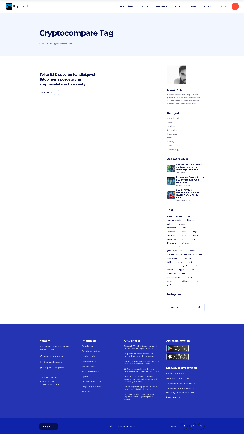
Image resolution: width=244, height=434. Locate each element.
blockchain (171, 228)
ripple (181, 270)
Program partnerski (91, 386)
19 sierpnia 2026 (183, 200)
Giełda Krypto (185, 247)
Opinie (85, 376)
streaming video (174, 277)
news (180, 262)
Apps (169, 122)
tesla (189, 277)
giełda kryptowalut (175, 251)
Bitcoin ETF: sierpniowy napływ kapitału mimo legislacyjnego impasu (139, 396)
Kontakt (86, 391)
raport (184, 266)
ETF (184, 239)
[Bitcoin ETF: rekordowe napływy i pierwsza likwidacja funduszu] (171, 168)
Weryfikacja (184, 281)
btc (184, 228)
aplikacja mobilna (174, 216)
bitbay (169, 224)
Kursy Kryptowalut (91, 371)
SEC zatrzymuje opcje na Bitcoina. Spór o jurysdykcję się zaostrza (140, 387)
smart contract (173, 273)
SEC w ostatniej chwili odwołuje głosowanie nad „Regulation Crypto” (142, 370)
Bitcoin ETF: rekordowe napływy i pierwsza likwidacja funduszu (189, 167)
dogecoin (171, 235)
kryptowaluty (172, 258)
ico (168, 254)
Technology (173, 149)
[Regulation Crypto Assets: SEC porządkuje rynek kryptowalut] (171, 181)
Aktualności (173, 118)
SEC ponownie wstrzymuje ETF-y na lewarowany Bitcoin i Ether (187, 194)
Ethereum (171, 243)
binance (190, 220)
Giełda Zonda (88, 356)
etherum (185, 243)
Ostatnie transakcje (91, 381)
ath (189, 216)
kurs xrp (188, 258)
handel (192, 251)
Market (170, 138)
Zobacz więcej (173, 397)
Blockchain (172, 130)
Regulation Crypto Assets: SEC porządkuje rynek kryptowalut (190, 180)
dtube (195, 235)
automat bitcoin (174, 220)
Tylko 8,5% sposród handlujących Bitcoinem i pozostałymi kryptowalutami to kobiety (67, 79)
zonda (183, 285)
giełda (169, 247)
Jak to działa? (88, 366)
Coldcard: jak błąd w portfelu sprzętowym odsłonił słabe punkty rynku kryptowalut (141, 379)
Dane (183, 232)
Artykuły (171, 126)
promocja (171, 266)
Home (41, 44)
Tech (169, 145)
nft (190, 262)
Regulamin (87, 346)
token (169, 281)
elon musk (171, 239)
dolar (184, 235)
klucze (179, 254)
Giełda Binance (89, 361)
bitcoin (182, 224)
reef (195, 266)
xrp (196, 281)
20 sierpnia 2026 (183, 185)
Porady (170, 142)
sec (192, 270)
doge (195, 232)
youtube (170, 285)
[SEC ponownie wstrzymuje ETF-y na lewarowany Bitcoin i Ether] (171, 195)
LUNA (169, 262)
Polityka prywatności (92, 351)
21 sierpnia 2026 (183, 173)
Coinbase (171, 232)
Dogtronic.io (132, 426)
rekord (170, 270)
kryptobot (192, 254)
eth (193, 239)
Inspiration (172, 134)
